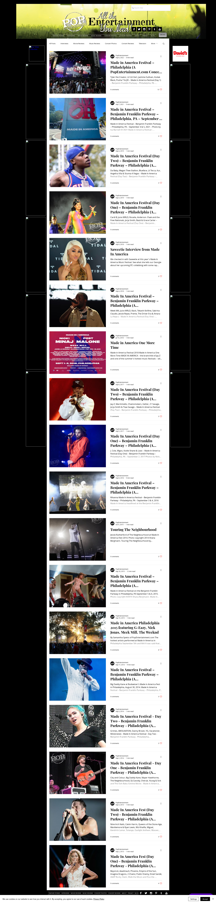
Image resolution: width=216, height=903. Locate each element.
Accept (205, 899)
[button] (163, 43)
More (153, 43)
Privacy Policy (98, 899)
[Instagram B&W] (144, 29)
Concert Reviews (128, 43)
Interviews (64, 43)
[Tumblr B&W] (154, 29)
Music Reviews (94, 43)
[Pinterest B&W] (149, 29)
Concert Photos (111, 43)
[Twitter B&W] (139, 29)
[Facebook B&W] (134, 29)
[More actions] (161, 56)
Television (142, 43)
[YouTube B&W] (159, 29)
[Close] (213, 899)
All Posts (52, 43)
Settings (193, 899)
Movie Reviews (78, 43)
